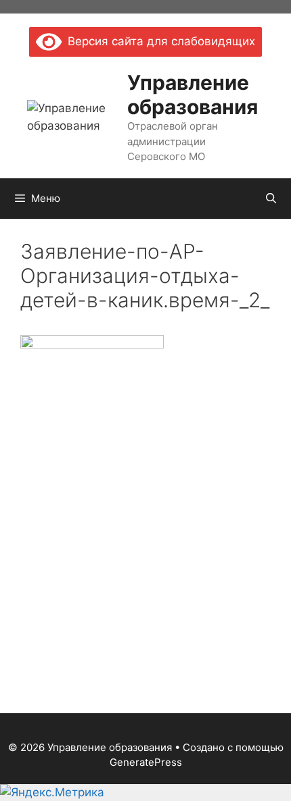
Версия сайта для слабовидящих (158, 41)
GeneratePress (146, 762)
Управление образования (192, 94)
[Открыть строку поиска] (271, 198)
